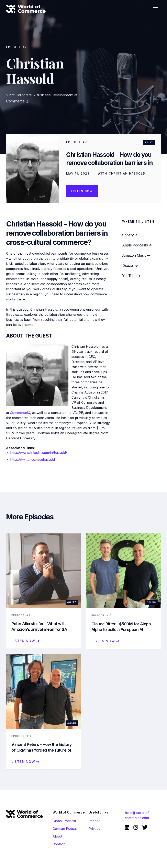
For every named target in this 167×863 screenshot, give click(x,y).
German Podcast (65, 829)
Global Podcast (64, 821)
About (57, 836)
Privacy (94, 829)
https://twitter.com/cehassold (32, 459)
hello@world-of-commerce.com (137, 815)
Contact (59, 844)
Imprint (94, 821)
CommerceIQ (20, 413)
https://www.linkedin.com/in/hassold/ (38, 453)
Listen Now (82, 191)
